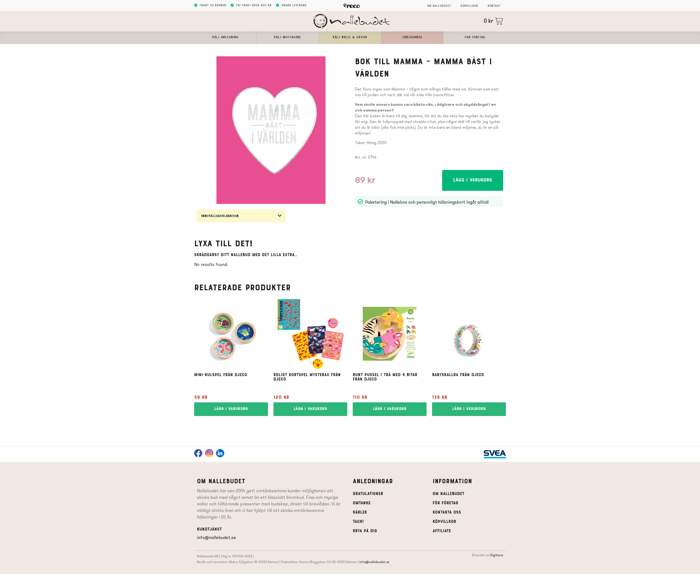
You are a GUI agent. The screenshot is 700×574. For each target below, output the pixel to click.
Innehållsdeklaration (220, 216)
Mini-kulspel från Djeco (220, 375)
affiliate (442, 531)
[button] (241, 215)
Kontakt (494, 6)
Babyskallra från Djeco (458, 375)
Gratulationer (368, 494)
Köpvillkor (469, 6)
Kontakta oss (447, 512)
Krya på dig (365, 531)
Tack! (358, 522)
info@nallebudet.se (216, 537)
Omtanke (362, 503)
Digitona (496, 555)
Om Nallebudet (439, 6)
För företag (445, 503)
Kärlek (360, 512)
